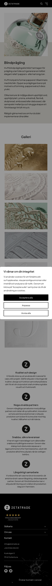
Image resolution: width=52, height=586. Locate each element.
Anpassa (26, 305)
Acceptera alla (26, 297)
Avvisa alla (26, 313)
